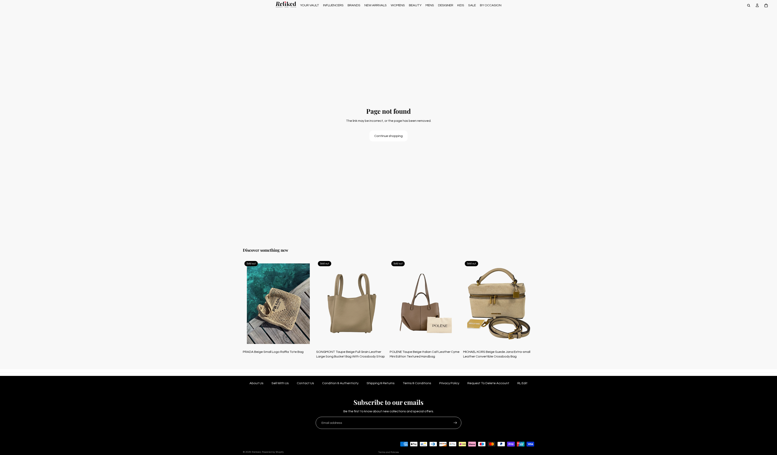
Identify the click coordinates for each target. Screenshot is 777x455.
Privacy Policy (449, 383)
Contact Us (305, 383)
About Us (256, 383)
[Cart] (766, 5)
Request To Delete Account (488, 383)
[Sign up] (455, 423)
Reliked (256, 452)
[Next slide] (308, 303)
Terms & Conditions (417, 383)
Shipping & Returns (381, 383)
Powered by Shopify (273, 452)
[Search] (748, 5)
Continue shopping (388, 136)
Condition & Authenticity (340, 383)
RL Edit (522, 383)
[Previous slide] (249, 303)
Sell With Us (280, 383)
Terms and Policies (388, 452)
